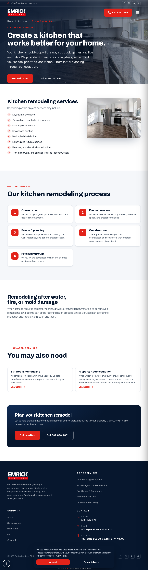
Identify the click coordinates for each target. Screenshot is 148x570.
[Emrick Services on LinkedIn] (134, 3)
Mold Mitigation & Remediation (92, 485)
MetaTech (86, 568)
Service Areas (14, 523)
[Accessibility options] (6, 563)
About (10, 517)
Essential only (91, 562)
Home (10, 21)
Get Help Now (20, 78)
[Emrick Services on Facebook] (124, 3)
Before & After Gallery (87, 502)
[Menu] (137, 12)
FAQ (9, 534)
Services (22, 21)
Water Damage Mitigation (89, 479)
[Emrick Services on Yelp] (139, 3)
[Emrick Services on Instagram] (129, 3)
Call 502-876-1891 (50, 78)
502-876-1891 (120, 12)
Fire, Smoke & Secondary (89, 490)
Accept (53, 562)
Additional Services (86, 496)
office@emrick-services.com (24, 3)
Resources (12, 528)
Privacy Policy (61, 555)
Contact (11, 540)
